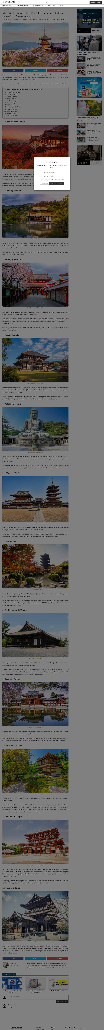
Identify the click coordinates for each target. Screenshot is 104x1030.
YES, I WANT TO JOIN (56, 183)
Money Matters (51, 5)
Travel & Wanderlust (37, 5)
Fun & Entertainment (22, 5)
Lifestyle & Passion (7, 5)
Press (61, 5)
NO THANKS (44, 183)
